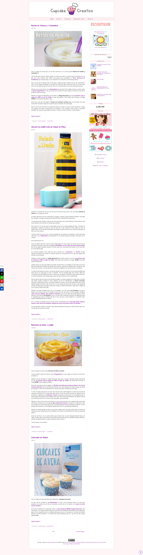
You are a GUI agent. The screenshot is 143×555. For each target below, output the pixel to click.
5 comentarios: (50, 121)
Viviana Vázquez (52, 542)
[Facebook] (2, 270)
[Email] (2, 285)
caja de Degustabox (38, 91)
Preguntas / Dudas (79, 19)
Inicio (52, 19)
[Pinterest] (2, 281)
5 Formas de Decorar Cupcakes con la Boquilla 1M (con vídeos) (104, 73)
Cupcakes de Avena (39, 437)
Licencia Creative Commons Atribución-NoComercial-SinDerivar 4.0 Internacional (86, 542)
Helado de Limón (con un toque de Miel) (48, 127)
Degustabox (53, 89)
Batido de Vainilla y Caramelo (44, 25)
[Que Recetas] (100, 158)
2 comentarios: (50, 319)
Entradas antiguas (80, 531)
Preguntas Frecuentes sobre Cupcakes (103, 65)
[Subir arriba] (141, 552)
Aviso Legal (66, 543)
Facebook (49, 395)
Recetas (58, 19)
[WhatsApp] (2, 277)
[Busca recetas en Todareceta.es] (100, 154)
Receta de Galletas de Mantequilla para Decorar (103, 87)
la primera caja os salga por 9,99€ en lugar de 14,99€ (52, 380)
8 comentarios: (50, 526)
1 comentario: (50, 431)
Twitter (55, 395)
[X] (2, 274)
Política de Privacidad (75, 543)
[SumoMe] (2, 289)
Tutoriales (67, 19)
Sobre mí (90, 19)
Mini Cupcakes (100, 79)
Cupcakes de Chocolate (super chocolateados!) (104, 95)
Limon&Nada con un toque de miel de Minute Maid (70, 245)
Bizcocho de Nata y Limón (42, 325)
